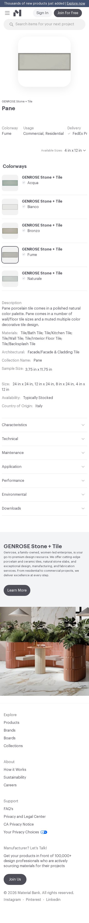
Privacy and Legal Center (25, 817)
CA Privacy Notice (19, 824)
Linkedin (53, 900)
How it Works (15, 770)
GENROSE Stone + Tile (17, 101)
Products (11, 723)
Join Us (15, 879)
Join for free (68, 13)
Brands (10, 730)
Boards (10, 738)
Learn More (17, 590)
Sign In (42, 13)
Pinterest (33, 900)
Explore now (76, 3)
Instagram (12, 900)
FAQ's (8, 809)
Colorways (15, 166)
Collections (13, 746)
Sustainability (15, 777)
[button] (7, 13)
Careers (10, 785)
